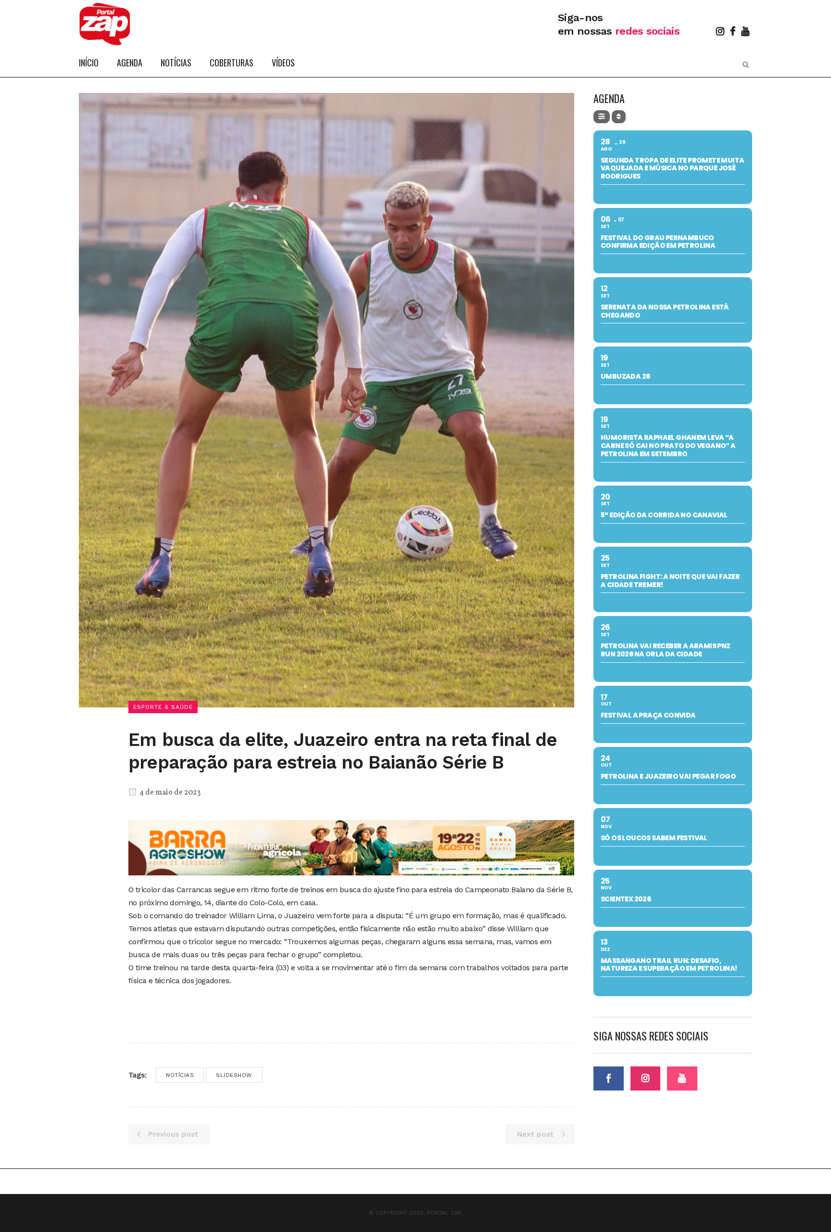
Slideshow (234, 1075)
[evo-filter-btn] (601, 116)
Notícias (180, 1075)
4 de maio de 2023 (169, 792)
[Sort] (619, 116)
